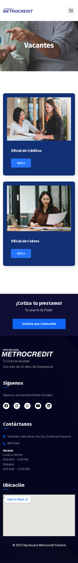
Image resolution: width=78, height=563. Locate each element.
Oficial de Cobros (25, 241)
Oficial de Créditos (26, 151)
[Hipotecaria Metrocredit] (18, 10)
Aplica (21, 163)
